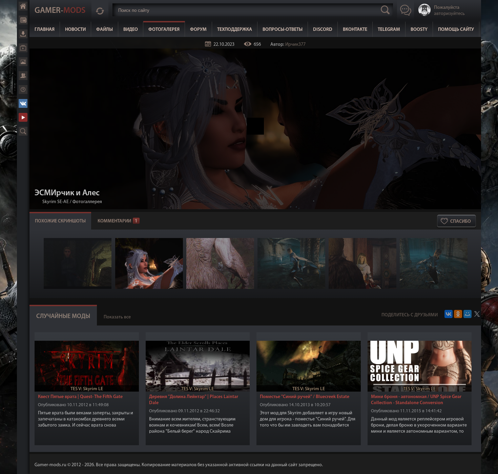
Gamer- (60, 11)
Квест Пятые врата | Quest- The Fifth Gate (80, 396)
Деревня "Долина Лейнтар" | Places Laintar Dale (193, 400)
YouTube (23, 117)
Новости (75, 29)
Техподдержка (234, 29)
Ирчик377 (295, 44)
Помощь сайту (456, 29)
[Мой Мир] (467, 314)
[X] (477, 314)
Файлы (104, 29)
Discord (322, 29)
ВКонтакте (355, 29)
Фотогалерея (164, 29)
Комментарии (118, 221)
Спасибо (460, 221)
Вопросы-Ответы (283, 29)
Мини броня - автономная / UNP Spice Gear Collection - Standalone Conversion (416, 400)
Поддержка (23, 89)
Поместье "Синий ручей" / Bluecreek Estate (304, 396)
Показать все (117, 317)
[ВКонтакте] (448, 314)
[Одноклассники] (458, 314)
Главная (45, 29)
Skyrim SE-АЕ (55, 201)
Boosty (419, 29)
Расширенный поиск (23, 131)
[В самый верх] (488, 464)
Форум (198, 29)
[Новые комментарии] (99, 10)
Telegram (389, 29)
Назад (37, 202)
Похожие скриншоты (60, 221)
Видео (130, 29)
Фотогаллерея (87, 201)
